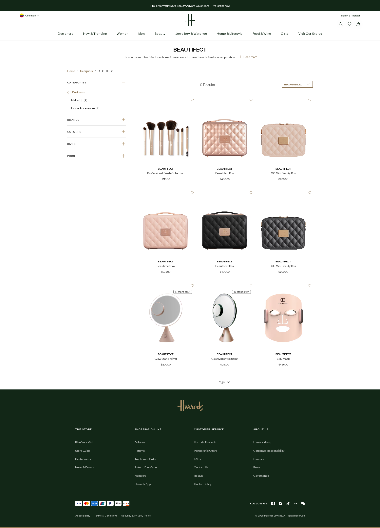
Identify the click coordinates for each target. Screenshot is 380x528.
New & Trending (95, 33)
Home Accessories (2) (85, 108)
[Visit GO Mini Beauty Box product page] (283, 100)
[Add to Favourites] (192, 100)
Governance (261, 475)
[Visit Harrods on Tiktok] (288, 503)
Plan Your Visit (84, 442)
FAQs (197, 459)
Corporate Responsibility (268, 450)
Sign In (344, 15)
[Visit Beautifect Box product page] (224, 100)
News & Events (84, 467)
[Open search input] (340, 24)
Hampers (140, 475)
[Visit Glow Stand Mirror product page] (166, 285)
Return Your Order (146, 467)
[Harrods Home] (190, 20)
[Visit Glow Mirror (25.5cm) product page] (224, 285)
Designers (65, 33)
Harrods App (143, 484)
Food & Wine (262, 33)
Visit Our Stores (310, 33)
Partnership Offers (205, 450)
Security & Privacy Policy (136, 515)
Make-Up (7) (79, 100)
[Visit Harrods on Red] (295, 503)
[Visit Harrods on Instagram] (280, 503)
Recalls (198, 475)
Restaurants (83, 459)
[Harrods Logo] (190, 405)
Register (355, 15)
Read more (250, 57)
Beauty (160, 33)
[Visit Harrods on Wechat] (303, 503)
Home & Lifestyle (229, 33)
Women (122, 33)
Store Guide (82, 450)
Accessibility (82, 515)
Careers (258, 459)
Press (256, 467)
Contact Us (201, 467)
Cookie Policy (202, 484)
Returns (140, 450)
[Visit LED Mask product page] (283, 285)
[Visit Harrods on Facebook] (273, 503)
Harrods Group (262, 442)
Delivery (140, 442)
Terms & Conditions (105, 515)
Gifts (284, 33)
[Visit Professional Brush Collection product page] (166, 100)
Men (141, 33)
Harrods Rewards (205, 442)
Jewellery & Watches (191, 33)
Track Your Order (145, 459)
